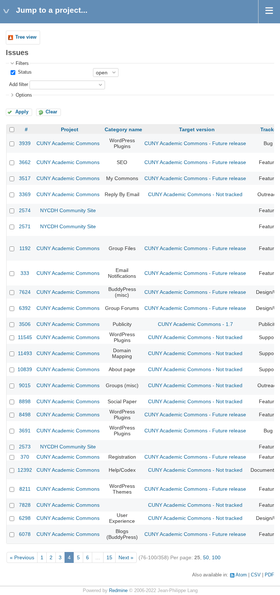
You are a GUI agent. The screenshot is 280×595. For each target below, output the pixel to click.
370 (24, 457)
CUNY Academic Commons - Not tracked (195, 194)
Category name (123, 129)
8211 (25, 489)
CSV (256, 575)
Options (24, 95)
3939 (25, 143)
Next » (125, 557)
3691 (25, 430)
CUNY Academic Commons (68, 143)
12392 (25, 470)
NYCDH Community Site (68, 210)
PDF (269, 575)
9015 (25, 385)
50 (206, 557)
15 (109, 557)
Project (69, 129)
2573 (25, 447)
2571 (25, 226)
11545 (25, 337)
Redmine (118, 590)
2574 (25, 210)
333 (24, 273)
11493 (25, 353)
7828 (25, 505)
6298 (25, 518)
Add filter (18, 84)
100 (216, 557)
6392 (25, 308)
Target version (197, 129)
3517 (25, 178)
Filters (22, 63)
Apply (21, 111)
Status (24, 72)
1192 (25, 248)
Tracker (269, 129)
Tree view (25, 37)
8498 (25, 414)
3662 (25, 162)
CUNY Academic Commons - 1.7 (195, 324)
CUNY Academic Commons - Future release (195, 143)
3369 (25, 194)
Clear (51, 111)
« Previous (22, 557)
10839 (25, 369)
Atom (241, 575)
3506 (25, 324)
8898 (25, 401)
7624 (25, 292)
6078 (25, 534)
